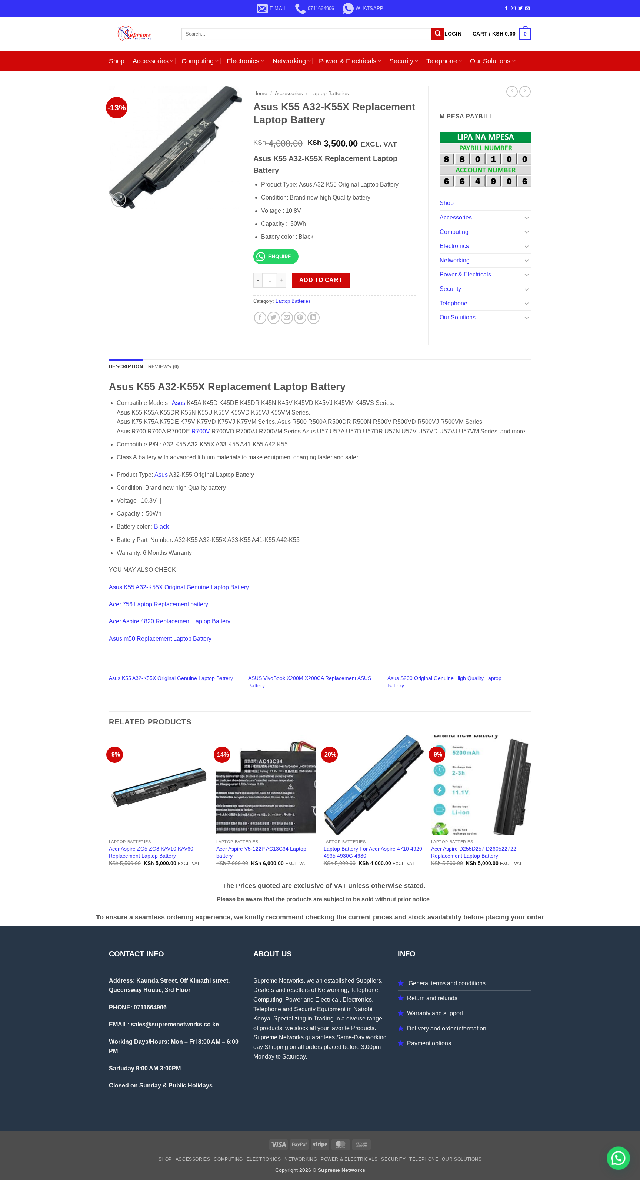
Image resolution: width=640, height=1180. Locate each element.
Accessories (151, 61)
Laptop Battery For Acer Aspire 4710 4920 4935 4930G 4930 (373, 852)
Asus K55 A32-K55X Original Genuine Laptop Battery (179, 587)
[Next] (530, 807)
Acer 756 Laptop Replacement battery (158, 604)
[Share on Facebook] (260, 318)
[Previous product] (525, 91)
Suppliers (368, 981)
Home (260, 93)
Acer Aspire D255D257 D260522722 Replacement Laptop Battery (473, 852)
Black (161, 526)
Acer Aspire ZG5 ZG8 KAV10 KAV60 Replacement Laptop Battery (151, 852)
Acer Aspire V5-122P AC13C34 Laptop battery (261, 852)
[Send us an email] (527, 8)
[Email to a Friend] (287, 318)
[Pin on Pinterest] (300, 318)
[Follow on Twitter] (520, 8)
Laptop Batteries (329, 93)
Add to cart (321, 280)
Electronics (243, 61)
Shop (116, 61)
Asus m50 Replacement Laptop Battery (160, 639)
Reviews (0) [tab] (163, 366)
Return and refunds (432, 998)
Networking (289, 61)
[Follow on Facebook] (506, 8)
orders (314, 1047)
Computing (197, 61)
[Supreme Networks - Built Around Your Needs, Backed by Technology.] (139, 34)
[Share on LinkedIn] (313, 318)
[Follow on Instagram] (513, 8)
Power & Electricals (347, 61)
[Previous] (109, 807)
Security (401, 61)
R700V (200, 431)
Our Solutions (490, 61)
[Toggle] (526, 217)
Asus (178, 403)
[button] (452, 33)
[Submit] (437, 34)
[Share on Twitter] (273, 318)
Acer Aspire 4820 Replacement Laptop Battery (169, 621)
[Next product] (512, 91)
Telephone (441, 61)
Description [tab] (126, 366)
